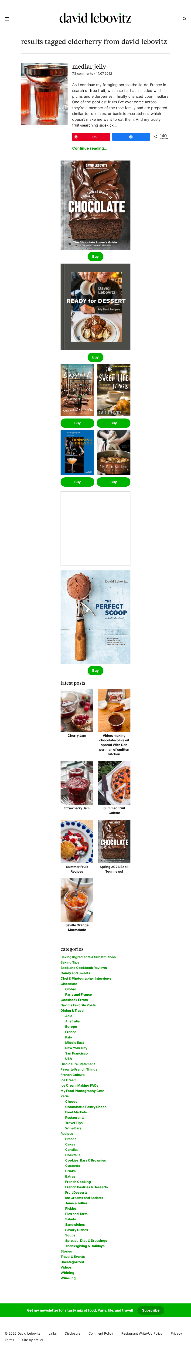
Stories (66, 1251)
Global (70, 989)
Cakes (70, 1144)
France (70, 1032)
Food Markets (76, 1112)
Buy (95, 256)
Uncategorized (72, 1262)
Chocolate (69, 984)
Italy (68, 1037)
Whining (67, 1273)
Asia (68, 1016)
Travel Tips (74, 1123)
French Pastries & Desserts (86, 1187)
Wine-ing (68, 1278)
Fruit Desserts (76, 1192)
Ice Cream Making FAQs (79, 1085)
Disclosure (72, 1333)
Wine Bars (73, 1128)
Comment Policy (101, 1333)
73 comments (82, 73)
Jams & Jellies (76, 1203)
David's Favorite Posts (78, 1005)
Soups (70, 1235)
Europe (71, 1026)
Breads (70, 1139)
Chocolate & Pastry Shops (85, 1107)
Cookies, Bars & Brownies (85, 1160)
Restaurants (75, 1117)
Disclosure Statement (78, 1064)
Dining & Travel (72, 1010)
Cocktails (72, 1155)
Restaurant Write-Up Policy (142, 1333)
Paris (65, 1096)
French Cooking (78, 1182)
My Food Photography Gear (82, 1091)
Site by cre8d (32, 1340)
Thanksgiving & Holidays (85, 1246)
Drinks (70, 1171)
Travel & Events (73, 1257)
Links (53, 1333)
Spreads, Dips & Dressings (86, 1240)
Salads (70, 1219)
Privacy (176, 1333)
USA (68, 1059)
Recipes (67, 1133)
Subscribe (151, 1310)
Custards (72, 1166)
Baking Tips (70, 962)
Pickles (71, 1208)
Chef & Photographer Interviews (86, 978)
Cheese (71, 1101)
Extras (70, 1176)
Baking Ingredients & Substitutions (88, 957)
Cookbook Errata (74, 1000)
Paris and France (78, 994)
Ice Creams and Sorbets (84, 1198)
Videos (66, 1267)
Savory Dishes (76, 1230)
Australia (72, 1021)
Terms (9, 1340)
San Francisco (76, 1053)
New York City (76, 1048)
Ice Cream (69, 1080)
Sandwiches (75, 1224)
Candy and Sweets (75, 973)
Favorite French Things (79, 1069)
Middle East (74, 1043)
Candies (71, 1150)
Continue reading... (89, 148)
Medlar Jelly (89, 67)
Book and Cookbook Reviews (84, 968)
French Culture (73, 1075)
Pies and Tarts (76, 1214)
